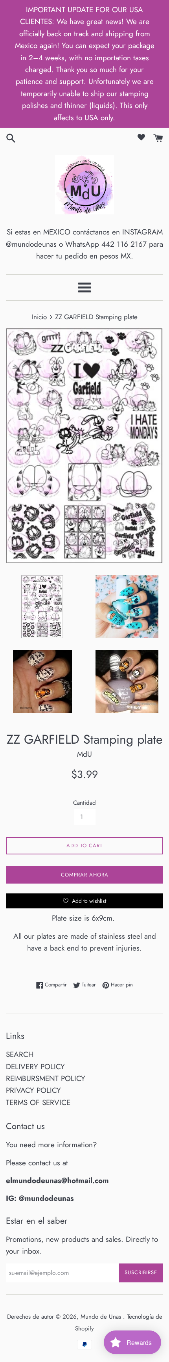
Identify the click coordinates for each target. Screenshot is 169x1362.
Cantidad (84, 802)
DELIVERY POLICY (35, 1066)
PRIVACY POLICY (33, 1090)
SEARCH (20, 1054)
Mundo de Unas (102, 1316)
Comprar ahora (84, 874)
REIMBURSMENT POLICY (45, 1078)
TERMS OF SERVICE (38, 1102)
